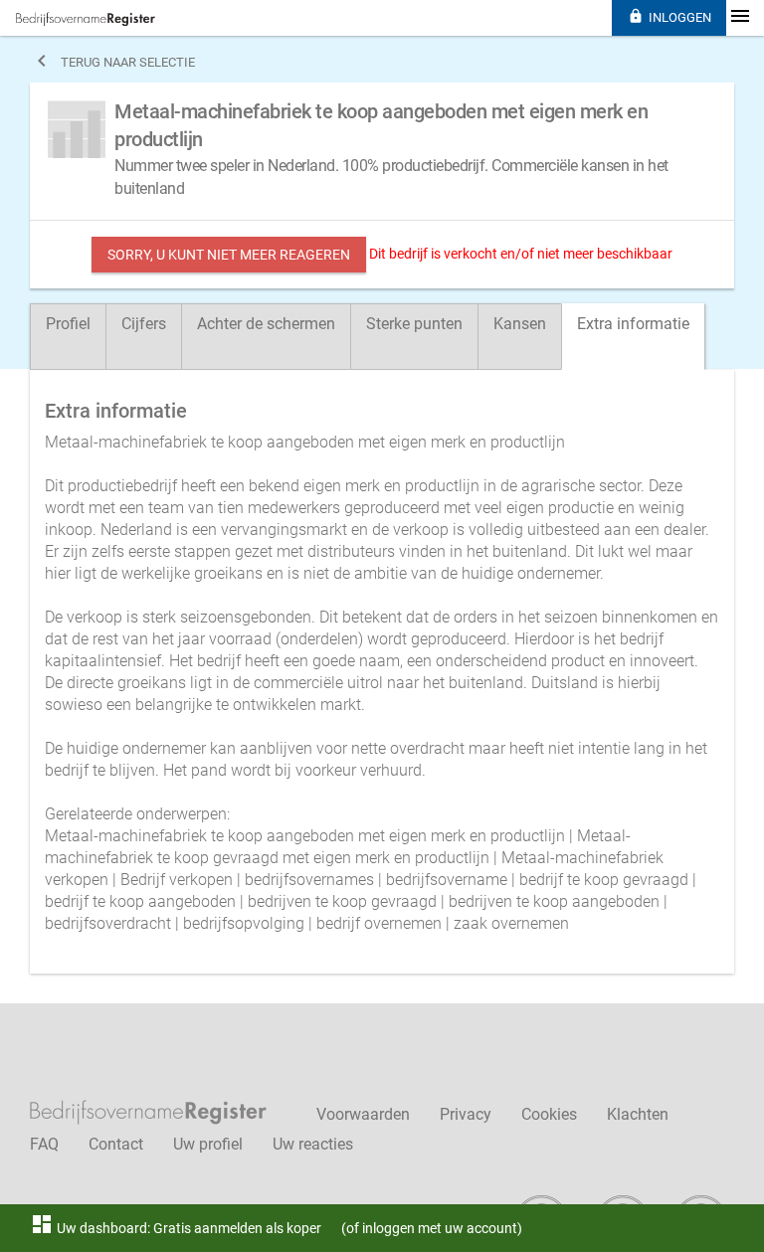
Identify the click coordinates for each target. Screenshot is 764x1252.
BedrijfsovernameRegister (85, 19)
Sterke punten (414, 323)
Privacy (465, 1114)
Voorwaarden (363, 1114)
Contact (116, 1144)
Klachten (637, 1114)
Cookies (549, 1114)
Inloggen (669, 16)
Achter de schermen (266, 323)
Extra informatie (633, 323)
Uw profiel (208, 1144)
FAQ (44, 1144)
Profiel (68, 323)
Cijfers (143, 323)
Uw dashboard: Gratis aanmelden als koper (175, 1228)
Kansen (519, 323)
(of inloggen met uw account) (431, 1228)
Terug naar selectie (112, 61)
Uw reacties (313, 1144)
